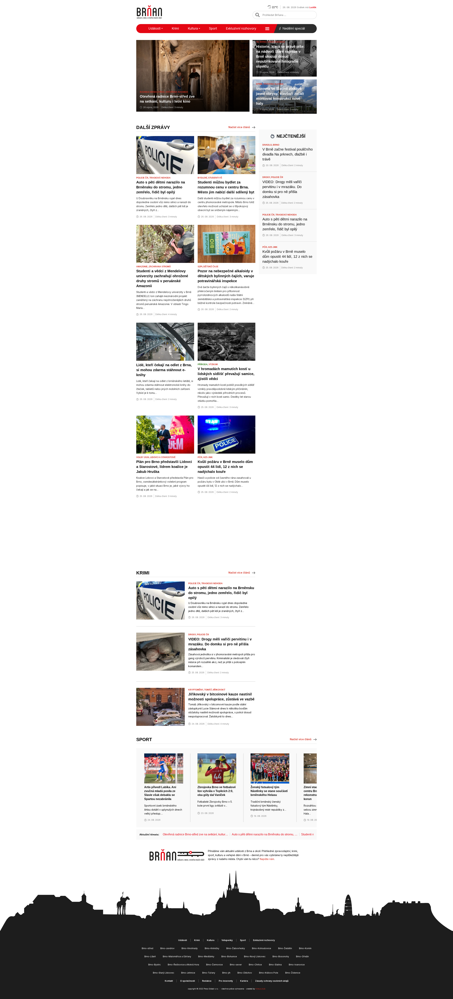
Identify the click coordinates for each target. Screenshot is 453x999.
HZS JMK (208, 457)
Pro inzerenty (226, 981)
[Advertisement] (195, 534)
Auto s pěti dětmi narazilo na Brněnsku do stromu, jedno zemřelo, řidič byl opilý (160, 187)
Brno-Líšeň (150, 956)
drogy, (192, 634)
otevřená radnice (177, 92)
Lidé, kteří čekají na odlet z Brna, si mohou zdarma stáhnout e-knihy (164, 370)
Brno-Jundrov (167, 948)
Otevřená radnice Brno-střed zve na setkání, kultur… (195, 834)
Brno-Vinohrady (190, 948)
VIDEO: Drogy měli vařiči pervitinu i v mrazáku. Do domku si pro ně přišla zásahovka (220, 644)
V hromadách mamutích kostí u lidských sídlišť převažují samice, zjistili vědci (226, 374)
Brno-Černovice (214, 964)
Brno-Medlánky (206, 956)
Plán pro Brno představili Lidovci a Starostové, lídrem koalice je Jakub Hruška (164, 467)
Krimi (175, 28)
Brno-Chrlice (255, 964)
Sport (213, 28)
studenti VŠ (215, 178)
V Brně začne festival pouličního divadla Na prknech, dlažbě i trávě (287, 154)
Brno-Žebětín (285, 948)
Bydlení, (203, 178)
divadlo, (267, 145)
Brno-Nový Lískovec (254, 956)
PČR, (200, 457)
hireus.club (260, 989)
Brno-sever (236, 964)
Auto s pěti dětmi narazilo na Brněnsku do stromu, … (264, 834)
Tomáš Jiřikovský (214, 690)
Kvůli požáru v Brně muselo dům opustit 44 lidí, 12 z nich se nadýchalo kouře (225, 467)
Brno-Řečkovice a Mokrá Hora (183, 964)
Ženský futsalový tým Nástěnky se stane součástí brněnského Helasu (269, 791)
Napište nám (267, 858)
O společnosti (187, 981)
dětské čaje (210, 266)
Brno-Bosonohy (281, 956)
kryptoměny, (196, 690)
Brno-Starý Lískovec (163, 972)
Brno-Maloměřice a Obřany (177, 956)
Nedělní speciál (293, 28)
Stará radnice (276, 42)
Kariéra (244, 981)
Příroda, (203, 364)
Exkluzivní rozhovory (241, 28)
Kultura (193, 28)
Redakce (206, 981)
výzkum (213, 364)
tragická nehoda (160, 178)
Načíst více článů (239, 127)
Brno (276, 145)
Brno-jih (226, 972)
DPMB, (259, 84)
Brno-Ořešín (302, 956)
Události (154, 28)
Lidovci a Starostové (163, 457)
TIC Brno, (261, 42)
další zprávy (153, 127)
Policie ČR (203, 634)
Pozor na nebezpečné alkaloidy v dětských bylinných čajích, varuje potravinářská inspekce (226, 276)
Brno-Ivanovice (297, 964)
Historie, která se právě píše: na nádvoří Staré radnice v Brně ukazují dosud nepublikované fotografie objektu (280, 56)
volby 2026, (143, 457)
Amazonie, (142, 266)
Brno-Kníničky (212, 948)
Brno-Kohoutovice (261, 948)
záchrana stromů (160, 266)
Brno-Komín (305, 948)
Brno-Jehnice (188, 972)
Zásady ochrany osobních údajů (271, 981)
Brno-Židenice (292, 972)
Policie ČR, (142, 178)
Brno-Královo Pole (268, 972)
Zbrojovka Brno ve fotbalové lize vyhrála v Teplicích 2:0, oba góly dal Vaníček (216, 791)
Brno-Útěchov (244, 972)
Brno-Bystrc (154, 964)
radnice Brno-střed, (153, 92)
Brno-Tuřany (208, 972)
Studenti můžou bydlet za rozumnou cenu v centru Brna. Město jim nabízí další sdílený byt (226, 187)
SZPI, (200, 266)
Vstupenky (227, 940)
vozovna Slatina (273, 84)
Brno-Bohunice (229, 956)
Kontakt (169, 981)
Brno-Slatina (275, 964)
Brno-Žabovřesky (235, 948)
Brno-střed (147, 948)
